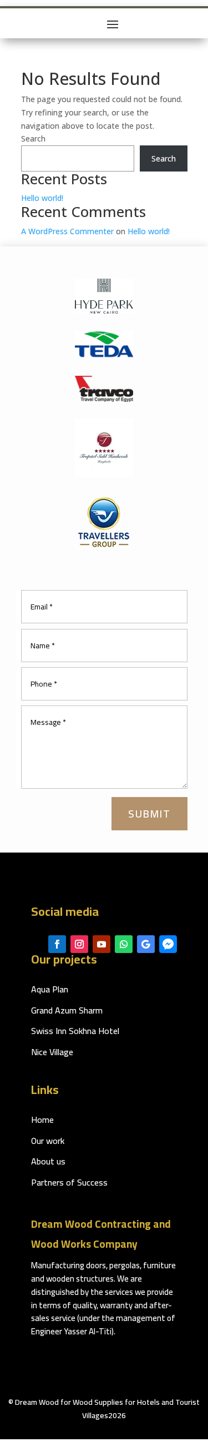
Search (33, 138)
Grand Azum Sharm (67, 1010)
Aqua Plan (49, 989)
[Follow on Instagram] (79, 944)
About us (48, 1161)
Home (42, 1119)
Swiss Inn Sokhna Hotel (75, 1030)
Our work (47, 1140)
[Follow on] (168, 944)
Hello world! (42, 198)
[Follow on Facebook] (57, 944)
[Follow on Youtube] (101, 944)
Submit (149, 814)
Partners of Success (69, 1182)
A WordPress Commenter (67, 231)
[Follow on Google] (146, 944)
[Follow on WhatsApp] (124, 944)
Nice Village (52, 1051)
